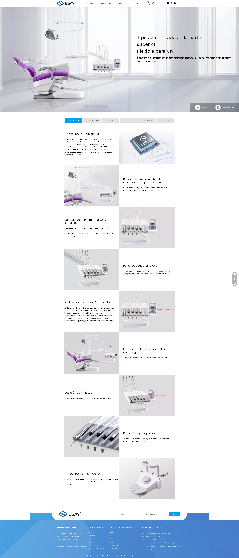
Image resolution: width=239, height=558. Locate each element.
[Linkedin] (167, 3)
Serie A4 (112, 532)
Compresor (114, 545)
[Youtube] (171, 3)
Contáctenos (93, 545)
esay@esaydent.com (162, 533)
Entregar (174, 514)
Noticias (91, 542)
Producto (92, 536)
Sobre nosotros (94, 539)
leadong (152, 555)
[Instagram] (175, 3)
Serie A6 (112, 539)
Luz (129, 120)
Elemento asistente (147, 120)
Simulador (113, 549)
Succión (112, 542)
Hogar (91, 532)
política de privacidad (96, 549)
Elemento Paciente (92, 120)
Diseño (110, 120)
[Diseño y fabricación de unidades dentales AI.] (70, 514)
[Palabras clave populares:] (148, 3)
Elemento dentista (73, 120)
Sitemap (136, 555)
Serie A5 (112, 536)
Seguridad (165, 120)
